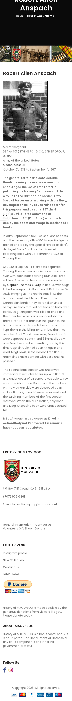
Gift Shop (25, 528)
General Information (17, 525)
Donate (40, 528)
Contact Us (11, 567)
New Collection (13, 560)
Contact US (43, 525)
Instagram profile (15, 553)
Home (19, 15)
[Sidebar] (5, 215)
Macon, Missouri (14, 165)
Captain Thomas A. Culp (24, 285)
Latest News (11, 574)
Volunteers (10, 528)
